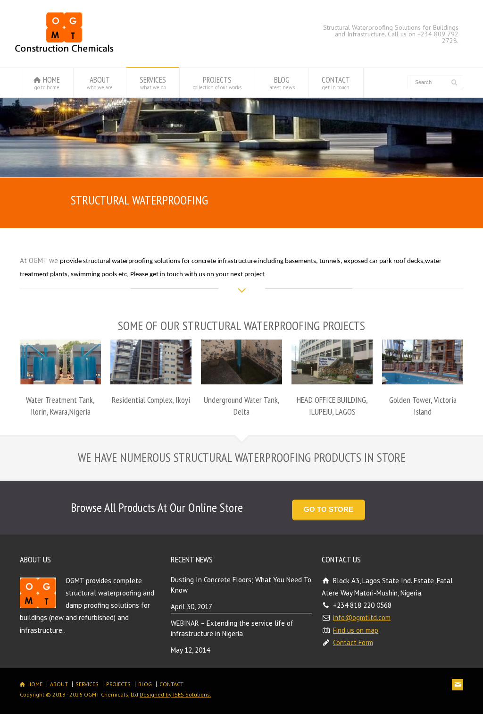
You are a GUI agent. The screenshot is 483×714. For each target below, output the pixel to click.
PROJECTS (217, 83)
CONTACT (336, 83)
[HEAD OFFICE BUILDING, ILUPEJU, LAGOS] (332, 372)
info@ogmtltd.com (362, 617)
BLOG (281, 83)
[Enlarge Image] (60, 352)
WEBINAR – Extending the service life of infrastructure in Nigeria (232, 628)
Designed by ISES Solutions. (175, 694)
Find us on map (355, 630)
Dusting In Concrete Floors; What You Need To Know (241, 585)
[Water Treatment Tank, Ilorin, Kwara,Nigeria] (60, 372)
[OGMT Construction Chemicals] (64, 49)
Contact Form (353, 642)
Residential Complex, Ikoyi (151, 399)
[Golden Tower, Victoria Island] (423, 372)
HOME (47, 83)
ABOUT (100, 83)
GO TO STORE (328, 509)
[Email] (457, 684)
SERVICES (153, 83)
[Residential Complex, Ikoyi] (151, 372)
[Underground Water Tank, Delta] (241, 372)
